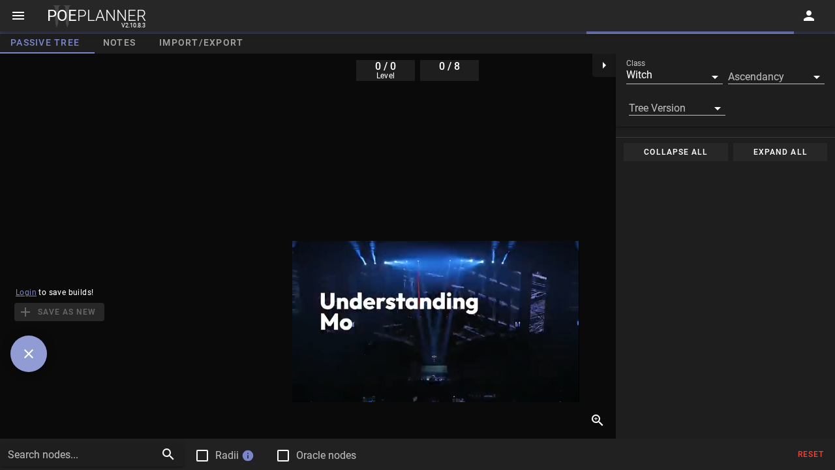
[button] (674, 75)
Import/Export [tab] (201, 42)
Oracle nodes (326, 455)
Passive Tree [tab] (45, 42)
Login (26, 292)
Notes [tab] (119, 42)
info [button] (247, 455)
